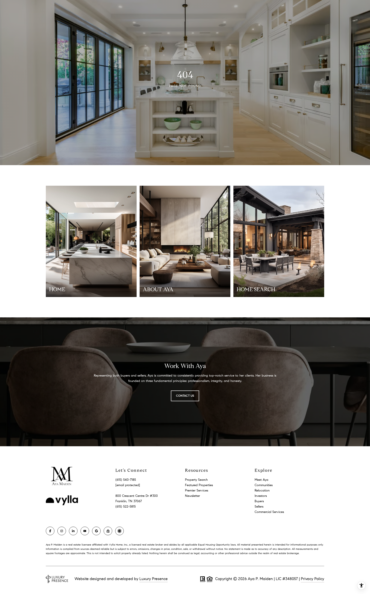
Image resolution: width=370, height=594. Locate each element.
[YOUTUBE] (85, 531)
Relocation (262, 490)
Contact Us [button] (185, 396)
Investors (261, 496)
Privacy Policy (312, 578)
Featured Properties (199, 485)
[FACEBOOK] (50, 531)
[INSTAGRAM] (61, 531)
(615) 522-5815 (125, 506)
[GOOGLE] (96, 531)
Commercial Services (269, 512)
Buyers (259, 501)
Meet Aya (261, 480)
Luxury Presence (153, 578)
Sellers (259, 506)
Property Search (196, 480)
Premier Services (196, 490)
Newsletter (192, 496)
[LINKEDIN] (73, 531)
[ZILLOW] (108, 531)
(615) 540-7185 (125, 480)
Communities (264, 485)
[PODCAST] (119, 531)
